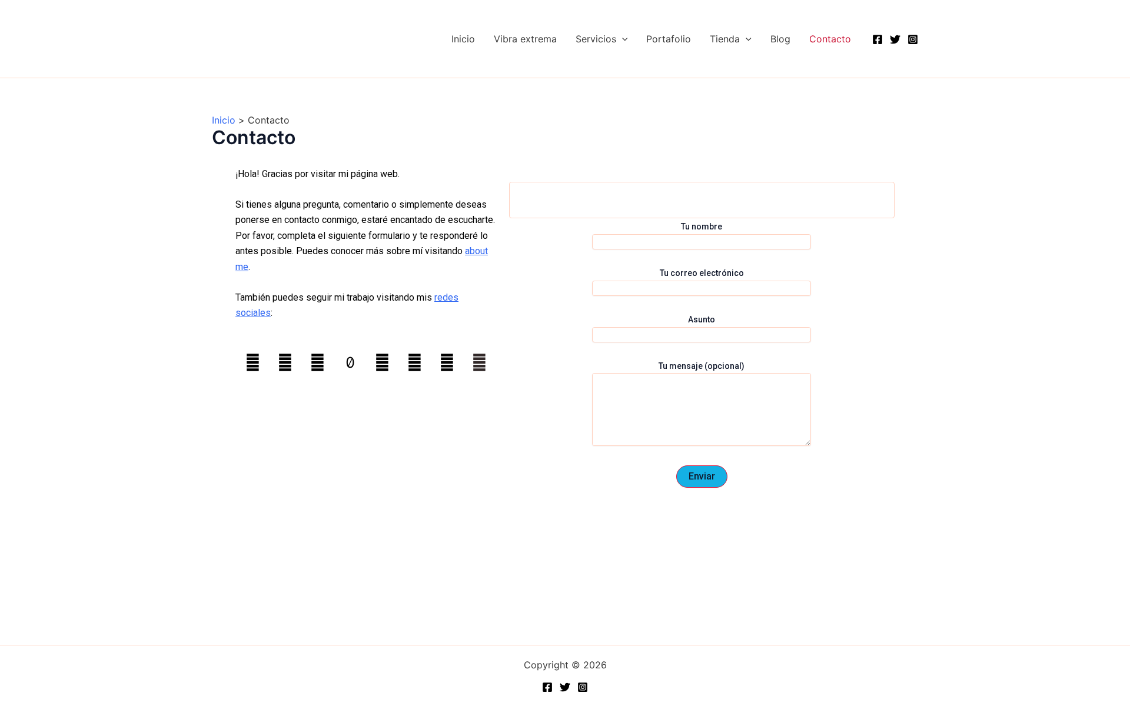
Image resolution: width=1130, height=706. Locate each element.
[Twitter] (895, 39)
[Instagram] (913, 39)
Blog (780, 39)
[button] (622, 39)
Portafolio (668, 39)
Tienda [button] (725, 39)
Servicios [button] (596, 39)
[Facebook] (877, 39)
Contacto (830, 39)
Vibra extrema (525, 39)
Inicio (463, 39)
